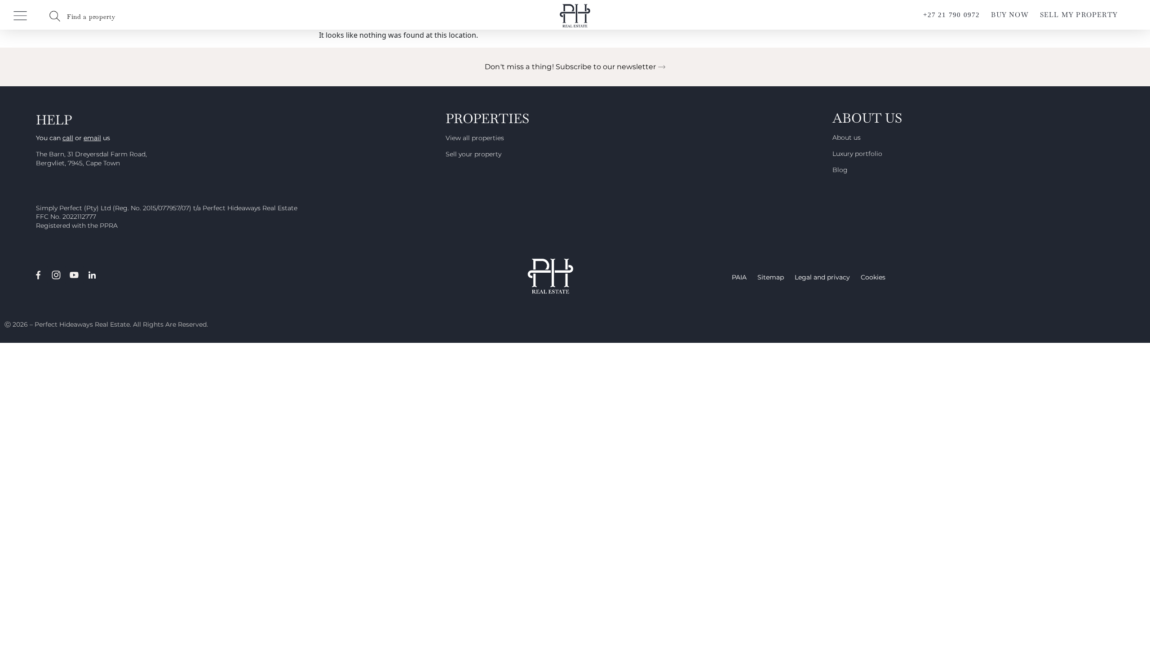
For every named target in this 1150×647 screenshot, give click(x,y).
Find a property (91, 17)
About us (846, 137)
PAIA (739, 277)
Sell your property (473, 154)
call (67, 138)
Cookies (873, 277)
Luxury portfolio (857, 154)
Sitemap (770, 277)
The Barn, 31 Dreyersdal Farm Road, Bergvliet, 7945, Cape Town (91, 158)
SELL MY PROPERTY (1079, 14)
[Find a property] (54, 16)
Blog (840, 170)
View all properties (475, 138)
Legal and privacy (822, 277)
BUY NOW (1009, 14)
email (92, 138)
